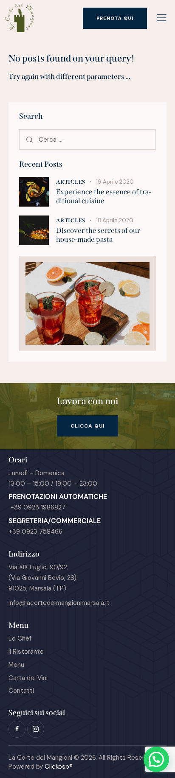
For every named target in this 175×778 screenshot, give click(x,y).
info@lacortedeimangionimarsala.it (59, 603)
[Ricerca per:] (87, 139)
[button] (162, 18)
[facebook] (16, 729)
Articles (70, 182)
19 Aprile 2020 (115, 181)
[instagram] (35, 729)
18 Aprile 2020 (114, 220)
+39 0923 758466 (35, 531)
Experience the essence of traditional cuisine (103, 196)
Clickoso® (59, 766)
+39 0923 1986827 (36, 507)
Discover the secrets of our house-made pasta (98, 235)
